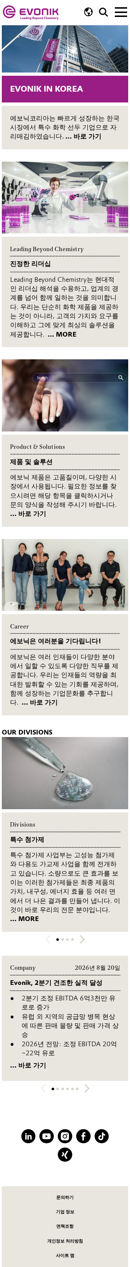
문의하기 (65, 1197)
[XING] (65, 1155)
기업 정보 (65, 1211)
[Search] (103, 12)
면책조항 (65, 1226)
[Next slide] (82, 939)
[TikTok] (102, 1136)
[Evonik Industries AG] (30, 12)
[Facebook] (83, 1136)
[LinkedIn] (28, 1136)
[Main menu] (121, 11)
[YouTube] (46, 1136)
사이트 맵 (65, 1255)
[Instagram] (65, 1136)
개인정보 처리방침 (65, 1241)
